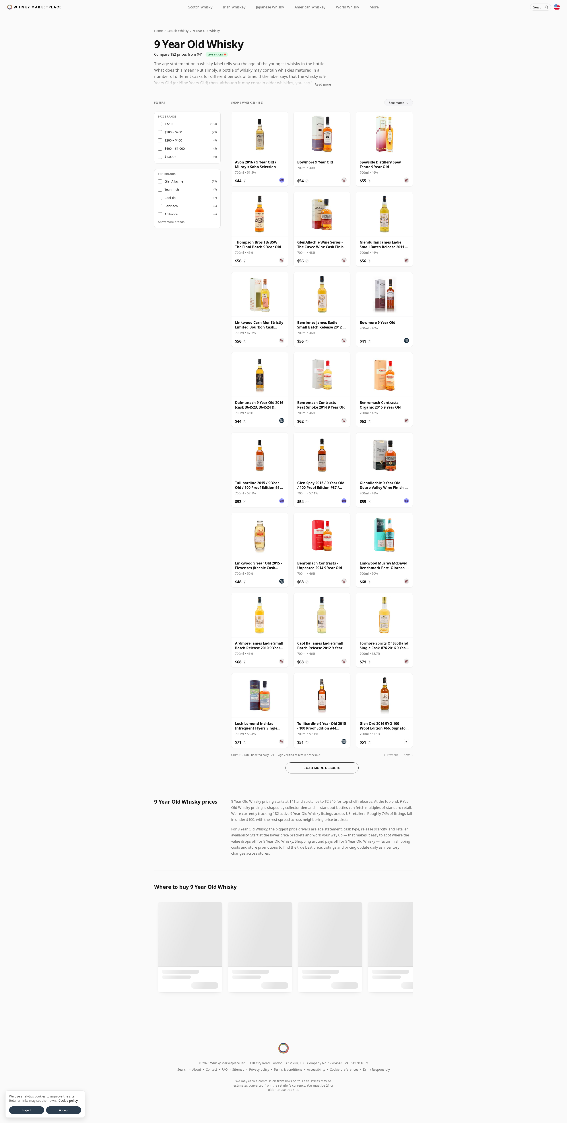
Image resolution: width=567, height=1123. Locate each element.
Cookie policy (68, 1100)
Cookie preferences (344, 1069)
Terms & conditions (288, 1069)
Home (158, 31)
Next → (408, 755)
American (310, 7)
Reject (26, 1110)
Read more (323, 84)
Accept (63, 1110)
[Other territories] (557, 7)
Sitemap (238, 1069)
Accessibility (316, 1069)
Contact (211, 1069)
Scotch (200, 7)
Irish (234, 7)
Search (182, 1069)
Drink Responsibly (376, 1069)
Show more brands (171, 222)
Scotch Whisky (177, 31)
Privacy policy (259, 1069)
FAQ (225, 1069)
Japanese (270, 7)
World (347, 7)
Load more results (322, 768)
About (196, 1069)
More (374, 7)
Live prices (215, 54)
